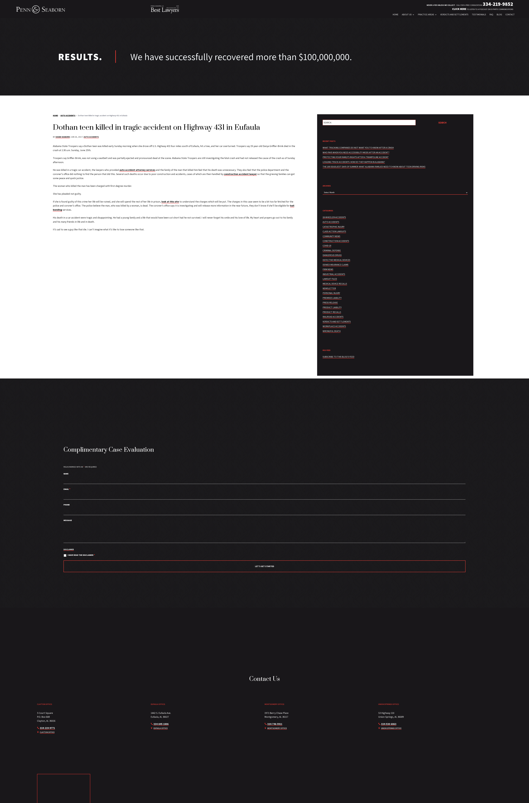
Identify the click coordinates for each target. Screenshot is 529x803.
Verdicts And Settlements (454, 14)
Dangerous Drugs (332, 255)
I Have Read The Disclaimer (81, 555)
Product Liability (332, 307)
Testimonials (479, 14)
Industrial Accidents (334, 274)
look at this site (170, 201)
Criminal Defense (332, 250)
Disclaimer (69, 549)
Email (67, 489)
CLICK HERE (459, 9)
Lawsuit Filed (330, 278)
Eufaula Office (160, 728)
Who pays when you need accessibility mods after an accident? (356, 152)
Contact (510, 14)
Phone (67, 504)
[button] (514, 795)
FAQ (491, 14)
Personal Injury (331, 293)
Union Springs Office (391, 728)
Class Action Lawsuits (334, 231)
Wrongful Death (332, 331)
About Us (407, 14)
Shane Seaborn (63, 137)
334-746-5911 (274, 724)
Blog (499, 14)
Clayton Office (47, 732)
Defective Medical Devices (336, 260)
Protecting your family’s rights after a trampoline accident (356, 157)
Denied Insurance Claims (335, 264)
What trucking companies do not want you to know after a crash (358, 147)
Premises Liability (332, 297)
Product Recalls (332, 312)
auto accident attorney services (137, 169)
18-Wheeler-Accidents (334, 217)
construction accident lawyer (240, 174)
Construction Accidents (336, 241)
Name (66, 473)
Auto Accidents (91, 137)
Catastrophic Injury (333, 226)
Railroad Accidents (333, 316)
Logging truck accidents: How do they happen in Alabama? (354, 162)
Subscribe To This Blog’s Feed (338, 356)
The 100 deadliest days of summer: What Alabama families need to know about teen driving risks (374, 166)
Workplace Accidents (334, 326)
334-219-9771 (47, 728)
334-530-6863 (388, 724)
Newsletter (329, 288)
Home (395, 14)
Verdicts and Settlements (337, 321)
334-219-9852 (498, 4)
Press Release (330, 302)
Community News (331, 236)
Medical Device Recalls (335, 283)
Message (68, 520)
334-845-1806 (161, 724)
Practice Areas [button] (426, 14)
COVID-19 (327, 245)
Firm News (328, 269)
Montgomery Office (277, 728)
